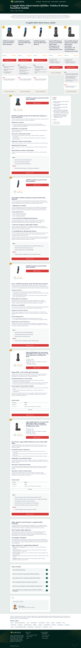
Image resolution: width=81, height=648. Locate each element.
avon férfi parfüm (45, 626)
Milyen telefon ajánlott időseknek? (19, 570)
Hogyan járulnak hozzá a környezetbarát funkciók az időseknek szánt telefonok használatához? (27, 590)
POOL (51, 626)
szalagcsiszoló (67, 624)
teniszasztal (40, 624)
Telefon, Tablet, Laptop (46, 1)
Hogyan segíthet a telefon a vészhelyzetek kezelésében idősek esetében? (26, 578)
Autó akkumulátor (13, 624)
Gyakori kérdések (56, 123)
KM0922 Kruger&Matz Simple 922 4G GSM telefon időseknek (61, 102)
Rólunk (28, 633)
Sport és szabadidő (54, 1)
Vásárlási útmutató (57, 122)
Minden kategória (45, 638)
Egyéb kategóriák (62, 1)
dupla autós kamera (34, 622)
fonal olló (47, 622)
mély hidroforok (58, 622)
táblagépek (34, 624)
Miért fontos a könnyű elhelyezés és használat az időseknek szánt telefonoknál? (27, 586)
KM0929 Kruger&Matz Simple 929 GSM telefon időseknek (60, 105)
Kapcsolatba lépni (29, 636)
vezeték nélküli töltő (47, 624)
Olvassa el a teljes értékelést (9, 91)
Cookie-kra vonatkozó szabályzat (32, 635)
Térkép (28, 638)
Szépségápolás (38, 1)
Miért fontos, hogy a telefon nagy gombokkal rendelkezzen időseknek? (26, 574)
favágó (12, 622)
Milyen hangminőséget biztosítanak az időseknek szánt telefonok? (25, 582)
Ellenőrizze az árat (8, 60)
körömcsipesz (54, 624)
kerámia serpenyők (38, 626)
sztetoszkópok (20, 624)
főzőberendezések (30, 626)
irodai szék (52, 622)
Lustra (64, 622)
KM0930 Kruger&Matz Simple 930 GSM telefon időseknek (60, 108)
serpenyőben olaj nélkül (27, 624)
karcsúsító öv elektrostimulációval (20, 622)
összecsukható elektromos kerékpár (20, 626)
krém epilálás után (60, 624)
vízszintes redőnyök (41, 622)
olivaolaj (12, 626)
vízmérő (28, 622)
